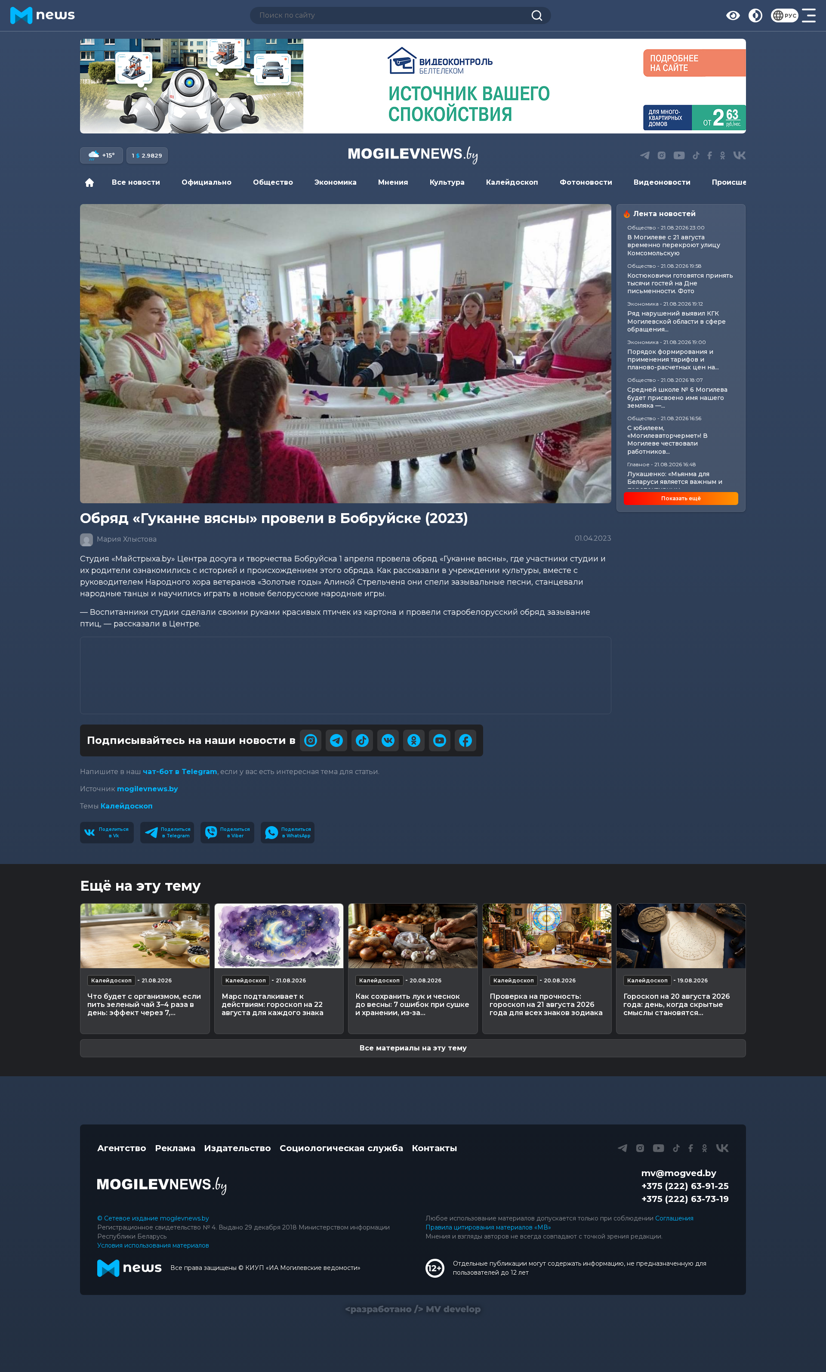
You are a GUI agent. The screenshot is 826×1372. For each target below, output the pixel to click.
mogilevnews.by (147, 789)
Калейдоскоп (512, 182)
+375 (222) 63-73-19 (685, 1199)
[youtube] (439, 740)
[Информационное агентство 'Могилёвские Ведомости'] (413, 155)
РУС (790, 15)
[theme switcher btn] (755, 15)
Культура (447, 182)
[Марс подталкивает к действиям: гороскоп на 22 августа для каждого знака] (279, 936)
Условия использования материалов (153, 1245)
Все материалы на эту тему (413, 1048)
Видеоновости (662, 182)
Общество (273, 182)
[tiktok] (362, 740)
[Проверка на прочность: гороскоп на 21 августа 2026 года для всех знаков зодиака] (547, 936)
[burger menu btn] (809, 15)
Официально (206, 182)
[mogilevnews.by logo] (161, 1186)
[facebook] (465, 740)
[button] (395, 124)
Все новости (136, 182)
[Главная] (91, 182)
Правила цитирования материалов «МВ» (488, 1227)
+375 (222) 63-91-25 (685, 1186)
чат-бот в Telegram (180, 772)
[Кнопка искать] (536, 15)
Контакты (434, 1148)
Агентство (121, 1148)
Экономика (335, 182)
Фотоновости (586, 182)
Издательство (237, 1148)
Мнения (393, 182)
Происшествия (741, 182)
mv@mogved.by (678, 1173)
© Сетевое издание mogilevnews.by (153, 1218)
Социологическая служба (341, 1148)
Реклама (175, 1148)
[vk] (388, 740)
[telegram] (336, 740)
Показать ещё (681, 498)
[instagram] (310, 740)
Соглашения (674, 1218)
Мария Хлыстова (126, 539)
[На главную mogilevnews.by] (42, 15)
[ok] (414, 740)
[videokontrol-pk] (413, 86)
